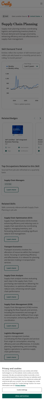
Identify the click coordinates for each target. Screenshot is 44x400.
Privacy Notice (20, 385)
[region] (22, 381)
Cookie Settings (22, 390)
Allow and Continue (22, 396)
